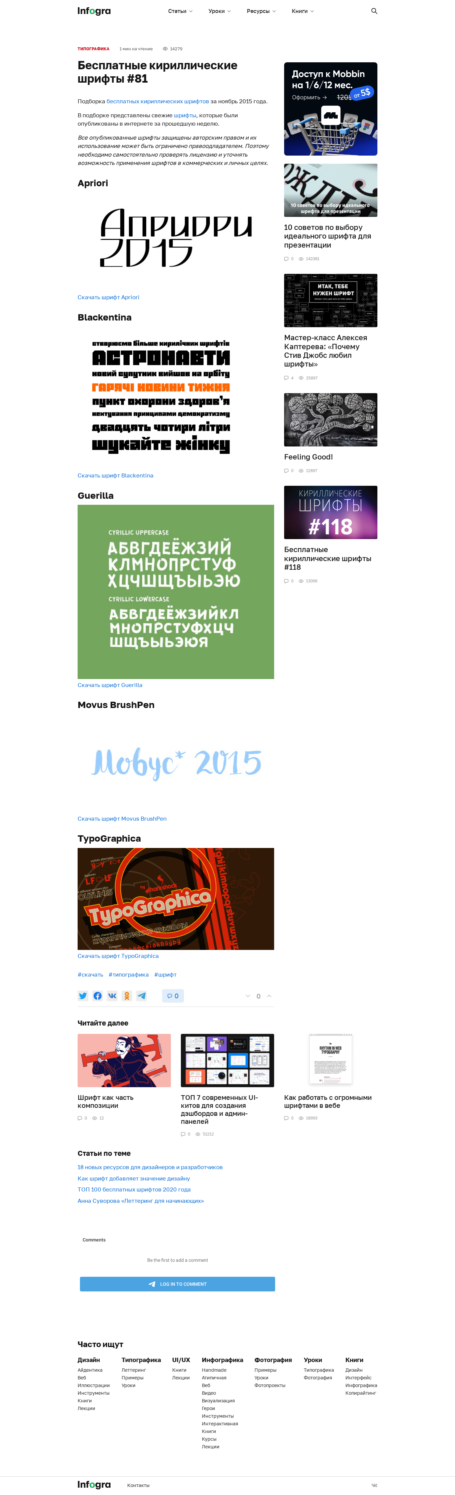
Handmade (214, 1370)
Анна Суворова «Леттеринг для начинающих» (141, 1200)
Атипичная (214, 1377)
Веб (82, 1377)
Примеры (133, 1377)
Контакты (138, 1485)
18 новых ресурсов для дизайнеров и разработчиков (150, 1166)
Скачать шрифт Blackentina (116, 475)
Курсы (209, 1439)
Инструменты (94, 1393)
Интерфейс (358, 1377)
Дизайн (354, 1370)
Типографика (94, 48)
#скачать (90, 974)
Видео (209, 1393)
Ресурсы (258, 11)
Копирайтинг (360, 1393)
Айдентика (90, 1370)
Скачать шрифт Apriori (109, 297)
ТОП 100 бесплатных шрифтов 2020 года (134, 1189)
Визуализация (218, 1400)
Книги (300, 11)
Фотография (318, 1377)
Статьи (177, 11)
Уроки (217, 11)
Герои (208, 1408)
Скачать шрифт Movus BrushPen (122, 818)
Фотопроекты (269, 1385)
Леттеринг (134, 1370)
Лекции (86, 1408)
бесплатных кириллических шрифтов (158, 101)
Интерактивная (220, 1423)
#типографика (129, 974)
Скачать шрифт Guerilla (110, 684)
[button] (374, 11)
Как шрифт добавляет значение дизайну (134, 1178)
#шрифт (165, 974)
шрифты (185, 115)
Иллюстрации (94, 1385)
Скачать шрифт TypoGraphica (118, 955)
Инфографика (361, 1385)
